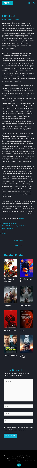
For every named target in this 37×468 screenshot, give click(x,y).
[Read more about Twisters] (10, 294)
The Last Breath (23, 356)
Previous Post (18, 240)
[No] (35, 461)
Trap (22, 330)
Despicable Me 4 (26, 280)
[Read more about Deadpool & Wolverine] (10, 268)
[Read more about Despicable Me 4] (26, 268)
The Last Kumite (7, 228)
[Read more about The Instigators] (10, 344)
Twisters (8, 306)
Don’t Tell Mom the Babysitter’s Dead (14, 226)
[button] (34, 3)
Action (4, 19)
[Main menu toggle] (29, 3)
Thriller (9, 19)
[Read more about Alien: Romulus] (10, 319)
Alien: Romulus (10, 330)
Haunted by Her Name (9, 223)
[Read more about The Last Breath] (26, 344)
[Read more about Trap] (26, 319)
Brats (4, 233)
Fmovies (21, 218)
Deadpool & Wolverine (9, 280)
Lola (3, 231)
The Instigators (10, 355)
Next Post (18, 245)
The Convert (25, 306)
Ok (19, 465)
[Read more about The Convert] (26, 294)
